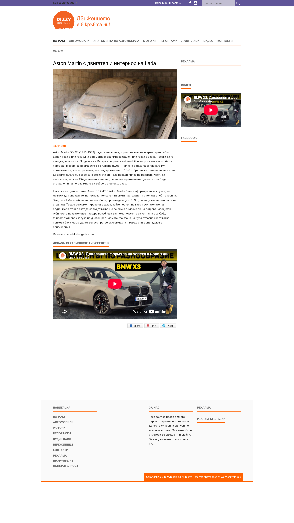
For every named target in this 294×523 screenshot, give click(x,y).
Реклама (60, 455)
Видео (208, 40)
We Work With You (231, 477)
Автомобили (79, 40)
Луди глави (190, 40)
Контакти (225, 40)
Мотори (149, 40)
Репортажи (168, 40)
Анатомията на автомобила (116, 40)
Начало (58, 50)
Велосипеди (63, 444)
